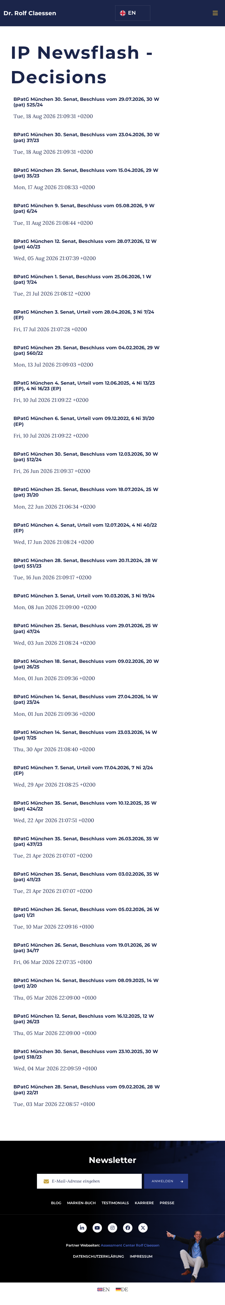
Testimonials (115, 1203)
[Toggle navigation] (215, 13)
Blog (56, 1203)
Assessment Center (118, 1245)
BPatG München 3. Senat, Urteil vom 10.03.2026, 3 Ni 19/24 (84, 596)
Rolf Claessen (147, 1245)
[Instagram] (112, 1228)
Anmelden (162, 1181)
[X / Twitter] (143, 1228)
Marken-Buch (81, 1203)
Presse (167, 1203)
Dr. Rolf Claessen (30, 13)
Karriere (144, 1203)
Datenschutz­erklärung (98, 1256)
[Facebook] (127, 1228)
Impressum (141, 1256)
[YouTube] (97, 1228)
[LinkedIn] (82, 1228)
